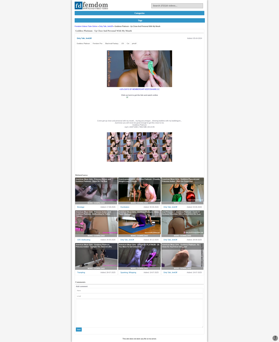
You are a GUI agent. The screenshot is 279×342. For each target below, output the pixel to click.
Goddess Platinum (83, 43)
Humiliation (124, 207)
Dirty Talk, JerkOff (106, 26)
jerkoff (134, 43)
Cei (128, 43)
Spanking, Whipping (128, 272)
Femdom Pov (97, 43)
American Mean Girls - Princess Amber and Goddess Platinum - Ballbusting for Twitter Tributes (93, 214)
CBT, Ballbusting (83, 240)
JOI (122, 43)
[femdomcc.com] (92, 5)
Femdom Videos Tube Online (86, 26)
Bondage (80, 207)
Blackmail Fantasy (111, 43)
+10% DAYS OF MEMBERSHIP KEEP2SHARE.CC (139, 89)
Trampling (81, 272)
